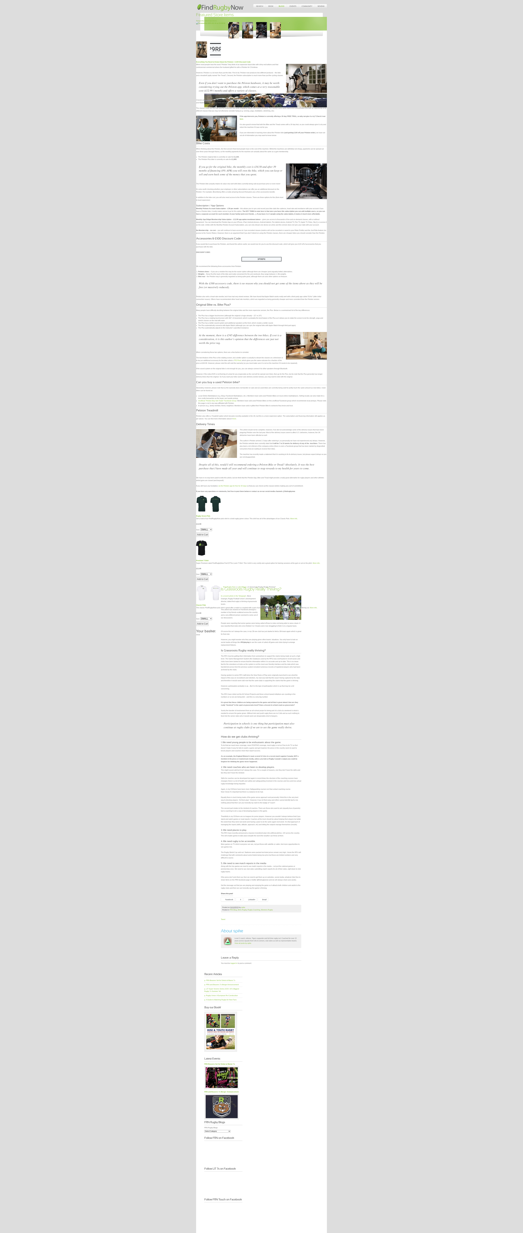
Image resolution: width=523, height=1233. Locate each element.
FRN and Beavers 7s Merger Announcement (222, 985)
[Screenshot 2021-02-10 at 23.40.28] (247, 30)
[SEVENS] (321, 6)
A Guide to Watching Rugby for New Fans (221, 1000)
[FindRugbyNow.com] (220, 6)
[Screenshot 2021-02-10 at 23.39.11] (275, 30)
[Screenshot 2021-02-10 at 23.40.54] (233, 30)
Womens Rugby (267, 910)
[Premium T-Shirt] (201, 548)
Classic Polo (201, 605)
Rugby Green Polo (203, 516)
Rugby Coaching (254, 910)
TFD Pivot (237, 360)
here (234, 419)
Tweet (223, 919)
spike (243, 907)
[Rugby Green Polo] (201, 503)
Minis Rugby (242, 910)
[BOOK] (271, 6)
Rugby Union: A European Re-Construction (222, 996)
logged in (233, 963)
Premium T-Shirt (202, 561)
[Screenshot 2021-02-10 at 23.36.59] (210, 23)
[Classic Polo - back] (215, 593)
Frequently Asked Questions (206, 21)
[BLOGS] (281, 6)
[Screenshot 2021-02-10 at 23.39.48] (261, 30)
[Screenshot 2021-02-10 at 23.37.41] (201, 49)
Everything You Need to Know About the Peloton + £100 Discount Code (223, 62)
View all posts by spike (243, 943)
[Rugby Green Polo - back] (215, 503)
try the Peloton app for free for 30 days (233, 486)
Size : (198, 530)
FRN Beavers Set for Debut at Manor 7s (220, 980)
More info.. (294, 519)
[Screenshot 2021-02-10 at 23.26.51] (215, 49)
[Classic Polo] (201, 593)
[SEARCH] (259, 6)
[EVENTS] (293, 6)
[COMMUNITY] (307, 6)
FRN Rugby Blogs (211, 1128)
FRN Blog (233, 910)
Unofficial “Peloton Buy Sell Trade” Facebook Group (217, 401)
